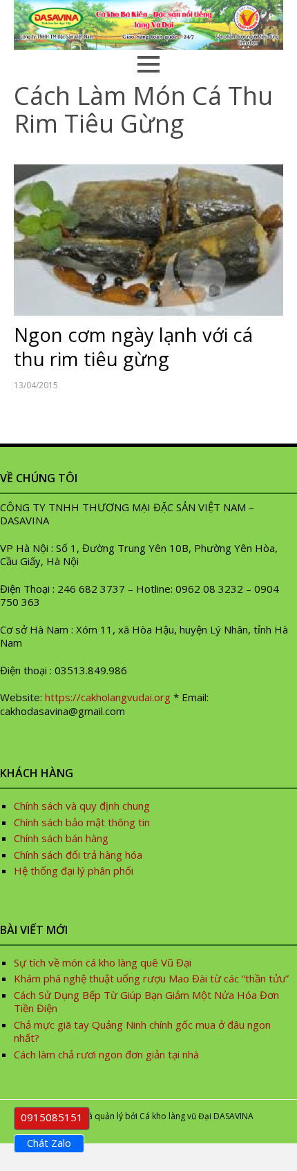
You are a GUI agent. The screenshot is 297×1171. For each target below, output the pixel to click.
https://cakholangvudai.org (108, 697)
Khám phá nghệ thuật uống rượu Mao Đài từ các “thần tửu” (152, 978)
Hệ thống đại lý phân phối (73, 870)
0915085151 (52, 1117)
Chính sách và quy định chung (82, 805)
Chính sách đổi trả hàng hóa (78, 854)
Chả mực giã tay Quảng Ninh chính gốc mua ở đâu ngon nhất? (142, 1031)
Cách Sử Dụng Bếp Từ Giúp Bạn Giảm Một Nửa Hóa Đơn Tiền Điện (146, 1002)
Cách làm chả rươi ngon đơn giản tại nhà (106, 1054)
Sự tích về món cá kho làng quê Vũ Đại (102, 962)
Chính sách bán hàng (61, 838)
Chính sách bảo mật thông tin (82, 822)
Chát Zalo (49, 1143)
